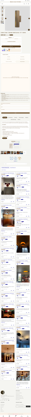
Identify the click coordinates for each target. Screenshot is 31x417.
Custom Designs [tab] (21, 117)
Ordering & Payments (19, 395)
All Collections (2, 404)
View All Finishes (22, 61)
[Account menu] (26, 3)
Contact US (2, 411)
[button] (1, 201)
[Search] (24, 3)
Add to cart (11, 46)
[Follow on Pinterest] (6, 400)
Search (2, 409)
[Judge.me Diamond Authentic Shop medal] (11, 158)
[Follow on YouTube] (8, 400)
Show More (4, 138)
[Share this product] (29, 30)
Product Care (18, 394)
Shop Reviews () (13, 167)
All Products (2, 405)
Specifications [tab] (10, 117)
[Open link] (8, 392)
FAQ (1, 408)
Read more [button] (3, 199)
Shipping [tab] (26, 117)
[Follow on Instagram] (4, 400)
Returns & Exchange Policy (19, 398)
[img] (15, 141)
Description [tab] (5, 117)
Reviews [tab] (19, 119)
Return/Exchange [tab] (13, 119)
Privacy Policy (18, 399)
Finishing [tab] (15, 117)
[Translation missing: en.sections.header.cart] (28, 3)
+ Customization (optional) (11, 41)
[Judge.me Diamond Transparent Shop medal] (15, 158)
